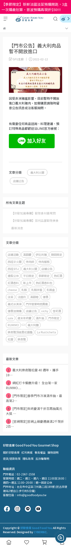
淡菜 (10, 297)
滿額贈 (34, 297)
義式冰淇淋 (14, 304)
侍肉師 (30, 262)
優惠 (45, 297)
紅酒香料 (13, 283)
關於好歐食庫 (11, 452)
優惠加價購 (14, 311)
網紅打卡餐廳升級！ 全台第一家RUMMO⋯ (31, 385)
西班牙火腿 (14, 262)
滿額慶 (27, 254)
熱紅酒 (58, 276)
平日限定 (28, 276)
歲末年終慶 (24, 318)
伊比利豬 (41, 254)
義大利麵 (33, 325)
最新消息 (17, 228)
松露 (10, 339)
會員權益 (40, 452)
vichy (44, 311)
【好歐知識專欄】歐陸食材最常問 (33, 213)
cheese (12, 290)
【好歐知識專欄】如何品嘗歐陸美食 (35, 220)
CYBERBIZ (40, 532)
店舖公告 (31, 311)
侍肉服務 (44, 262)
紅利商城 (27, 452)
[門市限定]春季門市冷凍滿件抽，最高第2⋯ (34, 398)
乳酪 (24, 290)
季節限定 (44, 276)
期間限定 (56, 254)
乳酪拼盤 (36, 290)
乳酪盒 (51, 290)
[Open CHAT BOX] (60, 537)
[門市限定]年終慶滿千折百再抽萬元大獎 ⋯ (34, 411)
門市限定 (53, 318)
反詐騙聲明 (42, 459)
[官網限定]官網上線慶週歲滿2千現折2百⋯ (35, 424)
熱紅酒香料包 (44, 283)
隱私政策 (28, 459)
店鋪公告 (18, 181)
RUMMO (13, 325)
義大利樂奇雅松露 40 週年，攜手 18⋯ (32, 372)
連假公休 (13, 276)
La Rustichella (46, 332)
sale (10, 318)
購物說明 (53, 452)
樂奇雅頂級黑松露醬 (20, 332)
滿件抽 (40, 318)
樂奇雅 (22, 339)
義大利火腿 (37, 172)
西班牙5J (13, 269)
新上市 (27, 283)
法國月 (22, 297)
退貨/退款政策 (12, 459)
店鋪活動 (13, 254)
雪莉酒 (57, 311)
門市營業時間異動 (37, 304)
